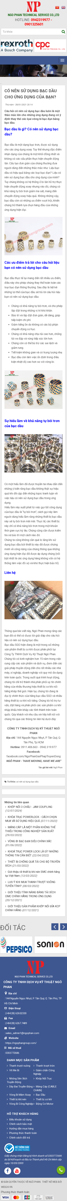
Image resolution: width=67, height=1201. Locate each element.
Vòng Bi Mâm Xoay (20, 1094)
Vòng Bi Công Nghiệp (21, 1103)
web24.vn (6, 1187)
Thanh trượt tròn (45, 1065)
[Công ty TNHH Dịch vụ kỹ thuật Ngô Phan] (33, 8)
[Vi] (57, 7)
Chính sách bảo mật (20, 1124)
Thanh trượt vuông (19, 1065)
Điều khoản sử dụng (20, 1119)
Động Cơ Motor (44, 1103)
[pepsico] (16, 944)
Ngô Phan (35, 1182)
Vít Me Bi (14, 1070)
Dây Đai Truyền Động (21, 1086)
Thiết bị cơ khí (43, 1099)
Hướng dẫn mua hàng (21, 1128)
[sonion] (50, 944)
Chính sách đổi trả (19, 1137)
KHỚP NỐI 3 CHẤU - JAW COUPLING (30, 807)
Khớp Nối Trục (43, 1078)
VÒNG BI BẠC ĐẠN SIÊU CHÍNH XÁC (30, 841)
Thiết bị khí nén (17, 1099)
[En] (62, 7)
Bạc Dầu (40, 1094)
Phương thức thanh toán (23, 1133)
